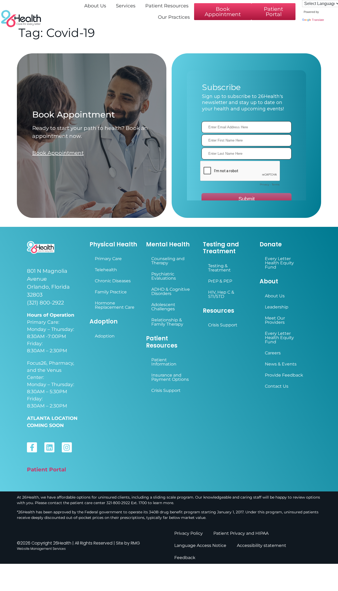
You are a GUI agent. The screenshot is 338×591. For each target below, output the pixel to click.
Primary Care (108, 258)
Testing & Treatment (219, 268)
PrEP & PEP (220, 281)
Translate (318, 19)
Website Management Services (41, 548)
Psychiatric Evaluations (163, 276)
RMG (135, 543)
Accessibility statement (261, 545)
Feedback (184, 557)
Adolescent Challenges (163, 306)
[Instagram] (67, 447)
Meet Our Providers (275, 320)
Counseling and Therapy (168, 260)
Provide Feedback (284, 375)
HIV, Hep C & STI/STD (221, 294)
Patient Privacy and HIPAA (241, 533)
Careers (273, 352)
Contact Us (276, 386)
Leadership (276, 306)
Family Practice (111, 291)
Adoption (105, 336)
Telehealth (106, 269)
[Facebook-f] (32, 447)
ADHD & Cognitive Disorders (170, 291)
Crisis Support (166, 390)
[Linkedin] (49, 447)
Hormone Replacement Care (114, 305)
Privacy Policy (188, 533)
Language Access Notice (200, 545)
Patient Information (163, 362)
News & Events (281, 364)
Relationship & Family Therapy (167, 322)
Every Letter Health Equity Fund (279, 263)
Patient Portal (46, 469)
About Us (275, 295)
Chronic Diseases (113, 280)
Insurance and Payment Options (170, 377)
